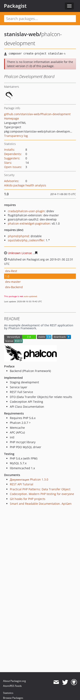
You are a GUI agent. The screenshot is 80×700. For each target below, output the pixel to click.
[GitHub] (74, 682)
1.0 (7, 276)
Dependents (12, 154)
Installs (9, 150)
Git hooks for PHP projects (27, 499)
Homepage (11, 118)
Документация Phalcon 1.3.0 (29, 479)
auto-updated (30, 296)
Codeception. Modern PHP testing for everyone (42, 494)
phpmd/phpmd (18, 236)
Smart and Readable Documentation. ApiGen (41, 504)
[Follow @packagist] (65, 682)
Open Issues (12, 167)
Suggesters (11, 158)
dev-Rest (11, 271)
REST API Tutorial (21, 484)
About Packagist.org (14, 681)
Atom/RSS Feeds (12, 686)
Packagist (15, 5)
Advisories (11, 181)
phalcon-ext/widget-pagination (29, 223)
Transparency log (16, 136)
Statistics (8, 693)
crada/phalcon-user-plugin (26, 211)
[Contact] (56, 682)
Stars (7, 163)
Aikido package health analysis (25, 185)
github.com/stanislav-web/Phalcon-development (37, 114)
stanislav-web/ (22, 34)
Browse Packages (13, 698)
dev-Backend (14, 287)
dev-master (13, 282)
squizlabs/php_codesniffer (26, 240)
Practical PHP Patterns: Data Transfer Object (40, 489)
